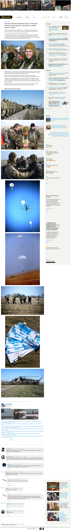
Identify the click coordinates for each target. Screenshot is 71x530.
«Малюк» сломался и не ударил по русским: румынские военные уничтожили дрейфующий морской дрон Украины (20, 434)
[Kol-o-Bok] (3, 503)
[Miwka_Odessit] (3, 458)
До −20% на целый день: (54, 92)
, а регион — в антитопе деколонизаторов (58, 73)
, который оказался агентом (60, 49)
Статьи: (48, 116)
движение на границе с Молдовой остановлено (56, 66)
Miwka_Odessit (9, 456)
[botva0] (4, 466)
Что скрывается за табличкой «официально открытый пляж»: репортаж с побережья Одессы (60, 119)
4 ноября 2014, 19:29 (15, 511)
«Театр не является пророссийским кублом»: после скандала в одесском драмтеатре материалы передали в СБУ (60, 126)
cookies (37, 528)
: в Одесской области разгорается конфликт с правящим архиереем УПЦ (58, 88)
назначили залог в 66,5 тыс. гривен (59, 34)
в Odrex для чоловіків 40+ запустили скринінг (58, 54)
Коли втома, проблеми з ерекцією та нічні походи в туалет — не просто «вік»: (57, 53)
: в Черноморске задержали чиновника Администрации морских (58, 45)
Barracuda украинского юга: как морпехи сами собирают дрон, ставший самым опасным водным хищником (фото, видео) (21, 422)
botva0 (9, 464)
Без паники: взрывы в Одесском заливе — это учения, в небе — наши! (7, 417)
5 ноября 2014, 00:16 (16, 495)
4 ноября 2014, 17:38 (18, 449)
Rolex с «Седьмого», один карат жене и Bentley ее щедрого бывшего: (54, 102)
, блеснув (54, 105)
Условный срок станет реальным (56, 38)
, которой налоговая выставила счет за (57, 84)
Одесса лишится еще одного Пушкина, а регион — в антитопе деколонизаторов (34, 9)
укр (53, 17)
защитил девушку (57, 83)
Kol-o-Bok (9, 503)
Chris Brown (8, 449)
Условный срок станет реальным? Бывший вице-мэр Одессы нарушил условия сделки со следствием (6, 9)
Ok (40, 528)
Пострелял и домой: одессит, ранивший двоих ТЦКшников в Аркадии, (58, 59)
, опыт (60, 80)
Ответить (8, 453)
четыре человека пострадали (58, 98)
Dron (9, 479)
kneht (7, 511)
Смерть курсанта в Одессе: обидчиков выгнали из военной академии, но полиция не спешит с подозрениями (22, 429)
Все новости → (49, 108)
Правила (18, 524)
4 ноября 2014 (6, 21)
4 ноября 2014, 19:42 (15, 464)
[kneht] (3, 513)
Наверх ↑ (12, 439)
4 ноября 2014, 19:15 (16, 479)
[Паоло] (2, 472)
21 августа (48, 23)
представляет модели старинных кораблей (53, 29)
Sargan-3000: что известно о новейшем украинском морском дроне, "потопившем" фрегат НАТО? (21, 424)
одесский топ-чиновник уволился (55, 104)
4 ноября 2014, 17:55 (19, 456)
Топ (34, 17)
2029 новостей (7, 406)
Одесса (50, 73)
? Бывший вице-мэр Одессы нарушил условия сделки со (58, 39)
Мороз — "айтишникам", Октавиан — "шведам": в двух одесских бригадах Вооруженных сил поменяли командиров (22, 437)
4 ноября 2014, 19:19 (15, 488)
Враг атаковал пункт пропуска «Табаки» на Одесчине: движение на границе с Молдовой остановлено (20, 8)
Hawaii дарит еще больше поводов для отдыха (57, 93)
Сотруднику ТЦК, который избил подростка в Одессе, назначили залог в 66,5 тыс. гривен (64, 495)
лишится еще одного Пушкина (58, 73)
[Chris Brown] (3, 451)
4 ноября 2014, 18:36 (15, 472)
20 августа (48, 70)
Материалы (19, 17)
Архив (27, 17)
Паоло (7, 472)
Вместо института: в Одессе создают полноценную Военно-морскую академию (32, 417)
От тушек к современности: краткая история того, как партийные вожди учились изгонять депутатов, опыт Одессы (48, 8)
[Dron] (4, 481)
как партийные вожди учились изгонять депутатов (57, 80)
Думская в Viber (50, 260)
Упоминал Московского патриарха (56, 87)
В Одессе (50, 48)
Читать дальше (49, 208)
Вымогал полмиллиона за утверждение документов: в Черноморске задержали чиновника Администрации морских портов (64, 517)
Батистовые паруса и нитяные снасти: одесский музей (55, 27)
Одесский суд (51, 83)
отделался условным (62, 60)
